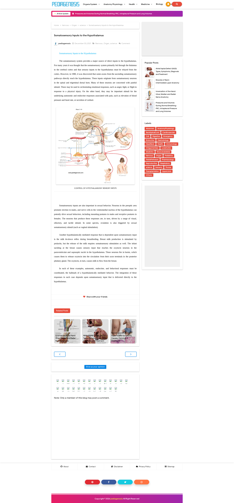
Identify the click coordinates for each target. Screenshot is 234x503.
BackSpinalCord (152, 132)
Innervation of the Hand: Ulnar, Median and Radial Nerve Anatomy (65, 338)
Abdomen (150, 128)
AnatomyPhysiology (165, 128)
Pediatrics (169, 155)
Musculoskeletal (163, 152)
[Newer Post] (60, 354)
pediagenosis (116, 499)
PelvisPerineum (152, 159)
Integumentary (152, 148)
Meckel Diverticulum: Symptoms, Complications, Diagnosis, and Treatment (105, 13)
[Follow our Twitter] (125, 482)
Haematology (163, 140)
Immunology (171, 144)
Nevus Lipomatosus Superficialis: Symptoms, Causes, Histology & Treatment (121, 337)
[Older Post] (131, 354)
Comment (125, 43)
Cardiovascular (168, 132)
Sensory (158, 167)
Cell (147, 136)
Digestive (156, 136)
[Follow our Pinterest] (92, 482)
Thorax (168, 167)
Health (160, 144)
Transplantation (152, 171)
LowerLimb (166, 148)
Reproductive (151, 163)
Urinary (149, 175)
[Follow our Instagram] (141, 482)
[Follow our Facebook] (108, 482)
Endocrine (150, 140)
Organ (107, 43)
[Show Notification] (168, 4)
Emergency (168, 136)
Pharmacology (168, 159)
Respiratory (165, 163)
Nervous (99, 43)
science (114, 43)
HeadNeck (150, 144)
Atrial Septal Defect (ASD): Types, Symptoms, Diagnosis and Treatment (94, 338)
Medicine (149, 152)
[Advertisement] (162, 39)
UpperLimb (166, 171)
